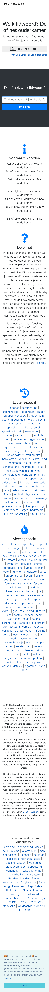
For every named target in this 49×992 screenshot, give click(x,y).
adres (43, 571)
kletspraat (8, 478)
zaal (12, 486)
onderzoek (30, 571)
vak (5, 626)
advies (33, 559)
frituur (33, 514)
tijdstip (6, 482)
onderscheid (20, 439)
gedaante (24, 459)
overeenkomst (35, 595)
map (17, 544)
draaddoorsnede (16, 866)
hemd (30, 611)
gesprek (7, 506)
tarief (24, 490)
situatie (37, 563)
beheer (28, 614)
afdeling (40, 630)
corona (7, 595)
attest (29, 642)
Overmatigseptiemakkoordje (23, 894)
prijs (9, 654)
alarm (35, 459)
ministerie (39, 482)
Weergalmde (10, 882)
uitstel (43, 559)
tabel (8, 599)
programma (12, 650)
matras (38, 646)
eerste (20, 646)
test (22, 611)
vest (18, 502)
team (19, 607)
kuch (44, 431)
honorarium (33, 423)
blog (44, 459)
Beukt (35, 878)
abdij (10, 423)
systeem (15, 626)
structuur (39, 626)
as (27, 662)
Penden (13, 878)
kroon (37, 462)
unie (36, 443)
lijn (21, 482)
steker (20, 423)
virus (16, 552)
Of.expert (14, 3)
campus (40, 642)
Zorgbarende (28, 882)
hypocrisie (10, 447)
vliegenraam (36, 415)
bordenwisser (15, 455)
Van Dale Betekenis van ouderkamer (29, 54)
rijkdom (40, 611)
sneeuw (38, 447)
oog (15, 482)
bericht (25, 599)
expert (6, 611)
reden (15, 490)
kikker (40, 466)
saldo (26, 618)
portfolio (7, 630)
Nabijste (12, 902)
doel (16, 654)
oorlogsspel (10, 854)
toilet (30, 419)
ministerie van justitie (20, 470)
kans (6, 490)
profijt (24, 427)
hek (5, 556)
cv (40, 591)
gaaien (39, 847)
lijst (16, 599)
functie (26, 654)
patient (9, 502)
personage (38, 506)
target (24, 510)
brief (6, 579)
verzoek (19, 595)
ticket (8, 548)
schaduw (20, 415)
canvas (6, 666)
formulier (10, 583)
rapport (42, 544)
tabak (8, 435)
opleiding (12, 427)
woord (9, 587)
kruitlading (35, 862)
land (32, 587)
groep (9, 575)
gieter (27, 462)
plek (5, 486)
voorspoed (27, 466)
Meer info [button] (9, 978)
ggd (15, 611)
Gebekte (39, 906)
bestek (18, 614)
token (20, 662)
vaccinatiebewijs (13, 642)
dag (27, 494)
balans (36, 618)
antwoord (9, 559)
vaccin (23, 638)
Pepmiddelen (36, 886)
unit (29, 435)
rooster (19, 591)
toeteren (26, 858)
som (10, 443)
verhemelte (33, 455)
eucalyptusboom (16, 862)
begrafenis (36, 510)
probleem (27, 650)
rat (29, 447)
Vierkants (37, 902)
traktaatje (25, 854)
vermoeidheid (11, 474)
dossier (9, 607)
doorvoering (25, 847)
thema (18, 506)
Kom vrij (24, 902)
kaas (8, 614)
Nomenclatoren (32, 890)
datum (39, 650)
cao (19, 486)
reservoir (35, 427)
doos (22, 447)
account (7, 544)
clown (6, 439)
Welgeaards (25, 906)
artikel (40, 575)
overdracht (38, 622)
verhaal (22, 559)
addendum (27, 411)
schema (28, 502)
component (11, 510)
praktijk (37, 658)
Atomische (8, 906)
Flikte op (24, 909)
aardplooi (10, 847)
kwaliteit (37, 603)
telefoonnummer (34, 548)
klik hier (40, 362)
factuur (38, 583)
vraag (29, 567)
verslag (26, 626)
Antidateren (34, 874)
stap (42, 478)
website (39, 552)
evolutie (39, 435)
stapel (27, 443)
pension (27, 474)
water (35, 494)
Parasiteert (19, 886)
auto (42, 514)
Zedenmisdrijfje (36, 898)
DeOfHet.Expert (31, 811)
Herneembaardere (14, 898)
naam (21, 583)
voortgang (14, 618)
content (26, 658)
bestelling (21, 514)
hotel (24, 670)
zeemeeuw (31, 431)
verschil (40, 419)
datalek (17, 666)
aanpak (22, 556)
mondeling (12, 451)
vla (16, 435)
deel (20, 567)
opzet (33, 490)
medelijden (18, 419)
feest (32, 556)
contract (27, 407)
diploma (25, 603)
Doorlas (25, 878)
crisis (13, 556)
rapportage (29, 544)
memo (43, 490)
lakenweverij (29, 851)
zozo (37, 858)
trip (17, 466)
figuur (7, 494)
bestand (31, 591)
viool (38, 470)
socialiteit (13, 858)
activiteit (26, 563)
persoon (24, 579)
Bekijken (24, 106)
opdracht (29, 607)
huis (42, 634)
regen (17, 548)
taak (40, 607)
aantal (7, 498)
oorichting (12, 870)
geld (28, 646)
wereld (25, 634)
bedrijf (29, 575)
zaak (27, 486)
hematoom (15, 462)
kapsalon (36, 662)
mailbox (10, 662)
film (29, 583)
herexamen (9, 459)
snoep (9, 646)
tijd (25, 587)
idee (34, 634)
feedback (10, 567)
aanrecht (24, 622)
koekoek (22, 478)
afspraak (36, 599)
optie (35, 486)
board (5, 419)
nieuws (8, 514)
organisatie (12, 658)
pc (35, 407)
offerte (40, 502)
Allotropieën (13, 890)
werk (14, 638)
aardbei (8, 415)
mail (14, 579)
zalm (19, 443)
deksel (19, 630)
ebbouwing (35, 866)
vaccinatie (27, 498)
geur (44, 486)
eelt (23, 451)
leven (41, 666)
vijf (22, 435)
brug (28, 482)
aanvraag (41, 498)
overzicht (12, 563)
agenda (14, 407)
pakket (42, 556)
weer (16, 634)
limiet (9, 591)
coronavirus (9, 622)
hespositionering (31, 870)
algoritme (30, 666)
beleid (6, 634)
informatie (37, 579)
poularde (39, 854)
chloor (41, 411)
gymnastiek (37, 439)
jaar (16, 498)
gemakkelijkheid (12, 431)
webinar (26, 552)
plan (27, 506)
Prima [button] (24, 985)
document (11, 603)
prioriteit (39, 474)
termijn (39, 567)
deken (29, 630)
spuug (34, 478)
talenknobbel (11, 411)
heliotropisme (11, 851)
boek (18, 587)
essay (7, 552)
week (6, 571)
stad (44, 494)
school (19, 575)
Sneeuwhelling (15, 874)
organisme (34, 451)
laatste (37, 654)
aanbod (18, 494)
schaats (8, 466)
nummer (17, 571)
